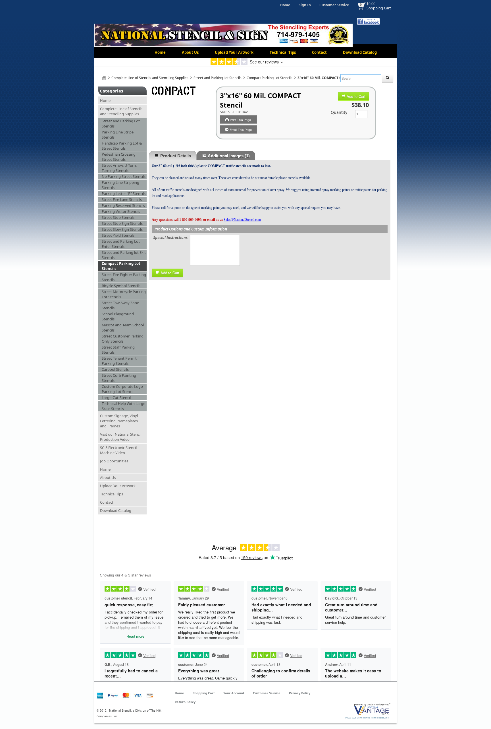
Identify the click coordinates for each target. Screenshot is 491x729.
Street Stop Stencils (118, 217)
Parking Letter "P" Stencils (123, 193)
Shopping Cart (379, 8)
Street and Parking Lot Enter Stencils (121, 244)
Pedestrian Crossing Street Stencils (119, 157)
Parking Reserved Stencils (123, 205)
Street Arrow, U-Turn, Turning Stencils (119, 168)
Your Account (233, 693)
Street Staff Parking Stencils (118, 350)
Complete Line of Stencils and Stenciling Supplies (149, 77)
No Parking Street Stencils (123, 176)
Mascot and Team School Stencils (123, 327)
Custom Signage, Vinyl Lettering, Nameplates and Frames (119, 421)
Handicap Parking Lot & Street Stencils (122, 146)
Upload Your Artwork (234, 52)
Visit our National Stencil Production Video (120, 437)
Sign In (305, 5)
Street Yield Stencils (118, 235)
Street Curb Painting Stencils (119, 378)
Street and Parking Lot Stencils (218, 77)
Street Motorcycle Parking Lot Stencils (124, 294)
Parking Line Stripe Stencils (118, 134)
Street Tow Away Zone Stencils (120, 305)
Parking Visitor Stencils (121, 211)
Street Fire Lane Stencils (122, 199)
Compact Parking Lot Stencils (269, 77)
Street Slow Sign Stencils (122, 229)
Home (285, 5)
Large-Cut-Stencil (116, 397)
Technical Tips (283, 52)
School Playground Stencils (118, 316)
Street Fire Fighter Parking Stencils (124, 277)
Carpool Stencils (115, 369)
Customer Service (334, 5)
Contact (319, 52)
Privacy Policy (299, 693)
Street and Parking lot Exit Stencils (124, 255)
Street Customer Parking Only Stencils (122, 338)
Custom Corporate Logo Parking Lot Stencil (122, 389)
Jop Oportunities (114, 461)
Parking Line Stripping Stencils (120, 185)
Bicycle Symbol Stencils (121, 285)
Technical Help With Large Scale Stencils (123, 406)
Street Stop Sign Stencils (122, 223)
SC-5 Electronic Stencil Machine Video (118, 450)
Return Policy (185, 702)
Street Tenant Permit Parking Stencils (119, 361)
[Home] (104, 77)
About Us (190, 52)
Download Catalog (360, 52)
